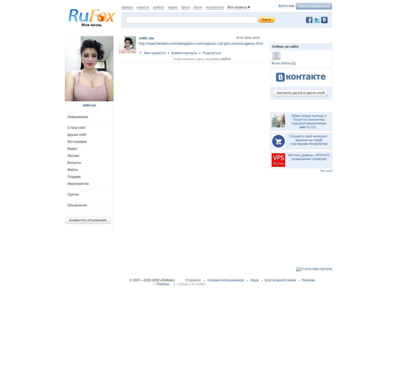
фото (185, 7)
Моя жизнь (92, 25)
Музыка (73, 156)
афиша (127, 7)
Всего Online (281, 63)
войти (226, 59)
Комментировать (184, 53)
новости (143, 7)
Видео (72, 149)
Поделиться (212, 53)
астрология (215, 7)
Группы (73, 194)
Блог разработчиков (280, 280)
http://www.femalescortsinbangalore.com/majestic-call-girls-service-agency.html (201, 43)
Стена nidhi (76, 128)
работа (158, 7)
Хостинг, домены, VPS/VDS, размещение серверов (309, 157)
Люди (254, 280)
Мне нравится (155, 53)
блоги (198, 7)
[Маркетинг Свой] (276, 55)
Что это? (326, 170)
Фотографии (77, 142)
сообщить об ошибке (191, 284)
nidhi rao (146, 38)
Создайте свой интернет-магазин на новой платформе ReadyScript (309, 140)
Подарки (74, 177)
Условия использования (225, 280)
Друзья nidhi (77, 135)
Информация (78, 117)
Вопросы (74, 163)
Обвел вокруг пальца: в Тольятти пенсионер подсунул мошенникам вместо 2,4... (309, 121)
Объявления (77, 205)
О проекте (193, 280)
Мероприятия (78, 184)
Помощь (163, 284)
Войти (283, 6)
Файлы (73, 170)
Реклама (308, 280)
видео (172, 7)
